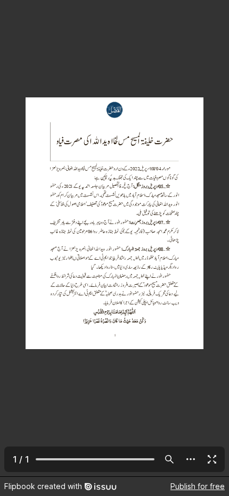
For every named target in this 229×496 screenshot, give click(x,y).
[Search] (169, 459)
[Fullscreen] (212, 459)
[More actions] (190, 459)
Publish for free (197, 486)
